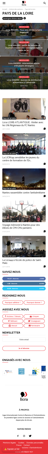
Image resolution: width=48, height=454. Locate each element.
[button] (44, 3)
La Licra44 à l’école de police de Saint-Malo (21, 261)
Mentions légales (9, 443)
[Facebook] (17, 436)
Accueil (4, 9)
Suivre (41, 283)
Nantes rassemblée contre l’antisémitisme (23, 193)
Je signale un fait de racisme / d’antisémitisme (24, 448)
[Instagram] (24, 436)
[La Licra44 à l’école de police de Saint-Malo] (24, 246)
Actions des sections (16, 9)
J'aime (42, 278)
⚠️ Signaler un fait (11, 449)
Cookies (21, 443)
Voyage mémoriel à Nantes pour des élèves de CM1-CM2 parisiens (21, 226)
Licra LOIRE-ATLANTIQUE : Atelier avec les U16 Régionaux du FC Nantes (22, 123)
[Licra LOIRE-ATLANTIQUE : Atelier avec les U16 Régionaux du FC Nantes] (24, 109)
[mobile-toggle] (4, 3)
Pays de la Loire (24, 27)
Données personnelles (34, 443)
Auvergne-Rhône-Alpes (12, 18)
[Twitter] (30, 436)
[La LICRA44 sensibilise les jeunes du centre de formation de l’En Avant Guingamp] (24, 144)
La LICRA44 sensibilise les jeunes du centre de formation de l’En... (20, 159)
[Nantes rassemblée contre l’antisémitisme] (24, 179)
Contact (27, 445)
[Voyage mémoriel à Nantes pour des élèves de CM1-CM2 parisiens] (24, 211)
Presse (18, 445)
